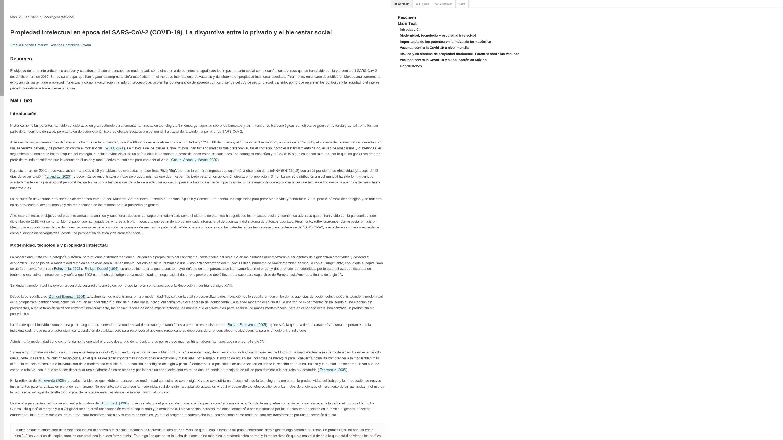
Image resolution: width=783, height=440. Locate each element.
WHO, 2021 (114, 148)
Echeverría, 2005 (67, 269)
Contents (403, 4)
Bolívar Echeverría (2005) (247, 325)
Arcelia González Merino (29, 45)
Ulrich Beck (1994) (114, 403)
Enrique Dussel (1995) (102, 269)
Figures (423, 4)
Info (462, 4)
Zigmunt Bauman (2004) (67, 296)
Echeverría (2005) (52, 381)
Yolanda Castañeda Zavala (70, 45)
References (445, 4)
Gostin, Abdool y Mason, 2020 (194, 160)
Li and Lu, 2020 (58, 176)
